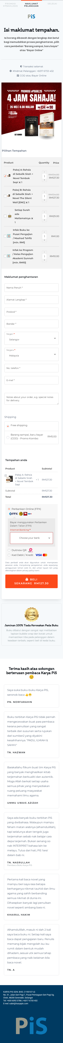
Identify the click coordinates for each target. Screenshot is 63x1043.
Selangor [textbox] (14, 339)
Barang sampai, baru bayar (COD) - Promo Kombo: (34, 436)
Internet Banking (20, 530)
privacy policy (28, 570)
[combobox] (31, 338)
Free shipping (19, 425)
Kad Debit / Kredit (23, 555)
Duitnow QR (19, 550)
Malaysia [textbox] (14, 355)
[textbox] (30, 538)
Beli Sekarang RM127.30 (31, 581)
